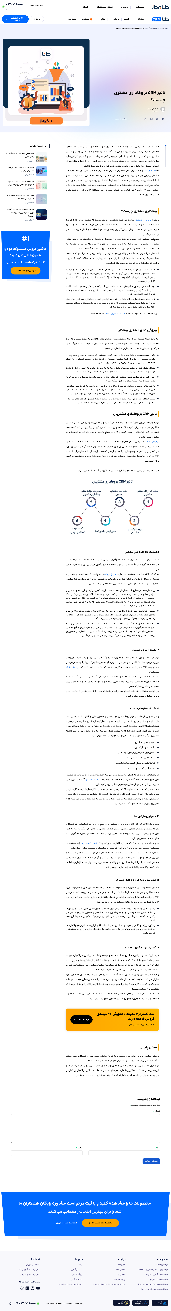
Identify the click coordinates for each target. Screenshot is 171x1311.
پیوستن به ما (119, 1279)
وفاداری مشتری (143, 220)
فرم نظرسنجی (89, 843)
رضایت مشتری (92, 780)
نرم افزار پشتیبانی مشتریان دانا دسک (152, 1269)
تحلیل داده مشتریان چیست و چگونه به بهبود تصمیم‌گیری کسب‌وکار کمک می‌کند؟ (20, 212)
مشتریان (121, 1274)
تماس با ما (120, 1269)
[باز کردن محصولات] (134, 7)
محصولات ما (162, 1259)
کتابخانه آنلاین (76, 1279)
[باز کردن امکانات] (135, 19)
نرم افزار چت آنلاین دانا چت (157, 1274)
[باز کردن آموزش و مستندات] (94, 7)
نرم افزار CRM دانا (156, 28)
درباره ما (122, 1259)
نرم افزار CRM (152, 442)
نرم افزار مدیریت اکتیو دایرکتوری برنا (153, 1284)
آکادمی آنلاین (76, 1269)
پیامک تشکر (72, 667)
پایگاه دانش (77, 1274)
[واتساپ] (151, 119)
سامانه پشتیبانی (32, 1264)
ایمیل (79, 1147)
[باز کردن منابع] (98, 19)
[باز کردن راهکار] (111, 19)
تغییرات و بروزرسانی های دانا (70, 1284)
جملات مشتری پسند (115, 314)
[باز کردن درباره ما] (119, 7)
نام (158, 1147)
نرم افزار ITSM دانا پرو (159, 1279)
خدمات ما (35, 1259)
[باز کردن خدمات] (80, 7)
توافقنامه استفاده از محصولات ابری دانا (109, 1284)
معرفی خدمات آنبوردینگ (29, 1269)
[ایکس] (157, 119)
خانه (166, 28)
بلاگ (146, 28)
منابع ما (79, 1259)
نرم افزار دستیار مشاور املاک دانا (154, 1289)
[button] (15, 19)
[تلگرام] (162, 119)
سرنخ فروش (110, 574)
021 (14, 7)
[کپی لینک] (145, 119)
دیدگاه (156, 1111)
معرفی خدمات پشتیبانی (29, 1274)
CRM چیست (150, 171)
